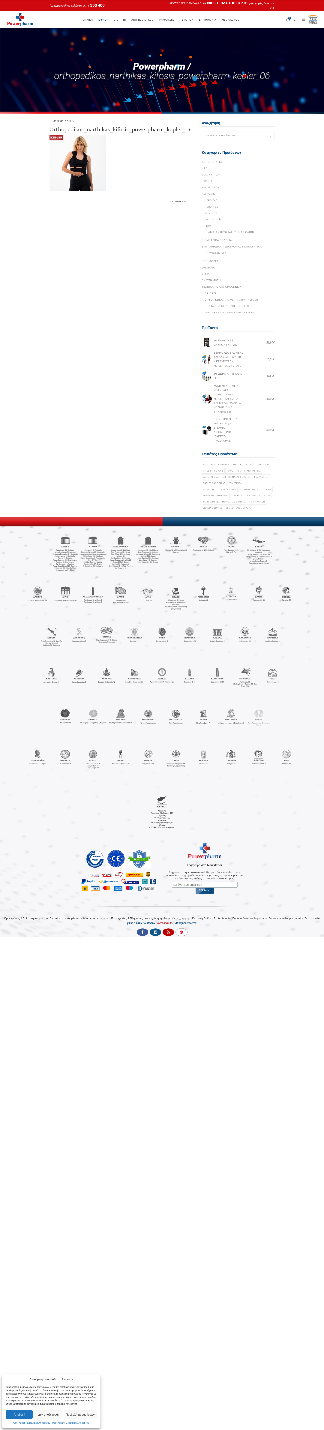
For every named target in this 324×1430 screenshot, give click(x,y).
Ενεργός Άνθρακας (214, 483)
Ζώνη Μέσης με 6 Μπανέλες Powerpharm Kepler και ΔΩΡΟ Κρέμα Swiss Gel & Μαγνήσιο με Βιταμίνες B (227, 399)
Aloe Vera (209, 464)
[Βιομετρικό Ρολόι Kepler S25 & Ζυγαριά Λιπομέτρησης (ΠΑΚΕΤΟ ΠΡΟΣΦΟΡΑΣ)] (207, 430)
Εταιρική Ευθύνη (202, 918)
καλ (204, 168)
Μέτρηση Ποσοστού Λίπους (255, 489)
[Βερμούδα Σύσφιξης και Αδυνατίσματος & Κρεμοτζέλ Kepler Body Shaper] (207, 359)
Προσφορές (210, 261)
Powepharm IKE (165, 923)
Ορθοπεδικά (252, 495)
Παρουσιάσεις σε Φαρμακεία (249, 918)
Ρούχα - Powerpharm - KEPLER (227, 306)
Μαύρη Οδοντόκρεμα (215, 495)
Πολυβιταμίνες (216, 253)
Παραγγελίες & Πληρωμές (127, 918)
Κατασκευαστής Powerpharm (219, 489)
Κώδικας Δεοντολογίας (95, 918)
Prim (208, 225)
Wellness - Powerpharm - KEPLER (229, 312)
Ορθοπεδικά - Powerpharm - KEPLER (231, 299)
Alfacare (209, 193)
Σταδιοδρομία (222, 918)
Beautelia (224, 464)
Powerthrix (234, 470)
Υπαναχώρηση (153, 918)
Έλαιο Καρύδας (252, 470)
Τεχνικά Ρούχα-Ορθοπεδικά (223, 286)
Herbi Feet (212, 206)
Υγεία (206, 274)
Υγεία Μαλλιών (256, 501)
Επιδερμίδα (235, 483)
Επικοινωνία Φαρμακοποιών (286, 918)
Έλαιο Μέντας (211, 477)
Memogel (211, 213)
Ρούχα (266, 495)
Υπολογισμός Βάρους (238, 508)
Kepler (207, 470)
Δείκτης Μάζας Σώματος (236, 477)
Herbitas (211, 200)
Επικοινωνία (312, 918)
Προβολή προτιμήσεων (80, 1414)
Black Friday (211, 174)
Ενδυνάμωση (211, 280)
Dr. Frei (210, 293)
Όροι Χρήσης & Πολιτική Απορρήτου (31, 1423)
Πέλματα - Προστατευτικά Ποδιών (229, 232)
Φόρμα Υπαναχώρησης (177, 918)
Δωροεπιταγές (212, 161)
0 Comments (178, 201)
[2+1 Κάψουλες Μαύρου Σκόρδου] (207, 343)
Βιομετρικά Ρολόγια (217, 240)
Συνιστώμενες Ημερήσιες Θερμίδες (224, 501)
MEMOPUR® (213, 219)
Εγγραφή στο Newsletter (204, 865)
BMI (235, 464)
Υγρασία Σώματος (213, 508)
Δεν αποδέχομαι (48, 1414)
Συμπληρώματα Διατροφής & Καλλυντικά (232, 246)
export (207, 181)
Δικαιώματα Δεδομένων (64, 918)
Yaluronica (210, 187)
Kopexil (218, 470)
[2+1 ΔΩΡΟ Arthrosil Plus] (207, 376)
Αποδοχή (19, 1414)
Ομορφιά (208, 267)
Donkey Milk (262, 464)
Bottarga (245, 464)
